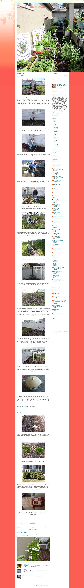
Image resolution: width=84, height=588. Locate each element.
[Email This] (30, 406)
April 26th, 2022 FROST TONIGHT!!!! (27, 575)
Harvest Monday (55, 290)
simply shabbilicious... (56, 260)
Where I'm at (55, 264)
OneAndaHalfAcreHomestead (58, 240)
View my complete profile (56, 115)
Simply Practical (56, 275)
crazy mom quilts (56, 188)
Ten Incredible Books (56, 226)
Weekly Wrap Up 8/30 (56, 181)
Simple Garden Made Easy (57, 271)
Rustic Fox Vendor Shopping (57, 222)
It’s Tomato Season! (56, 245)
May (54, 137)
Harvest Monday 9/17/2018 (57, 268)
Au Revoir (54, 230)
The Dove (54, 213)
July (54, 134)
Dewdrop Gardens (56, 195)
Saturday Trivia (55, 209)
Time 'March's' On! (56, 276)
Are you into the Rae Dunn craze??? (58, 280)
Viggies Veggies (56, 309)
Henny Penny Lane (56, 212)
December (55, 127)
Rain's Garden (55, 255)
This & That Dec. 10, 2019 (25, 564)
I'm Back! (54, 185)
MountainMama (55, 225)
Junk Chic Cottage (56, 221)
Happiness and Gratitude (57, 314)
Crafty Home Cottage (56, 184)
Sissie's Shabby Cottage (57, 279)
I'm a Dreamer (55, 196)
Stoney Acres (55, 283)
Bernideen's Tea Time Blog (57, 172)
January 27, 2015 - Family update (58, 169)
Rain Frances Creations (56, 256)
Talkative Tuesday (56, 241)
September (56, 131)
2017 (54, 124)
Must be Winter (23, 569)
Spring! (19, 412)
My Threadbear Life (56, 236)
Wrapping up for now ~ (56, 165)
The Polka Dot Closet (56, 293)
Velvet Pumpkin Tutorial (56, 205)
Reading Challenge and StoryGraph (58, 306)
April (55, 138)
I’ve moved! (54, 310)
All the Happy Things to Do (57, 249)
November (55, 128)
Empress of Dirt (55, 199)
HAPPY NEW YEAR (56, 173)
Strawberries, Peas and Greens (58, 177)
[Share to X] (32, 406)
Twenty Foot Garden (56, 305)
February (55, 144)
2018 (54, 123)
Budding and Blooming (57, 176)
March (55, 140)
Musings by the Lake (56, 229)
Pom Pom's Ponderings (57, 248)
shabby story (55, 259)
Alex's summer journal (57, 164)
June (55, 135)
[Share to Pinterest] (34, 406)
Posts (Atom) (35, 529)
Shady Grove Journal (56, 263)
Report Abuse (54, 155)
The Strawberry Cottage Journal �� (59, 300)
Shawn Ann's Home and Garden (58, 267)
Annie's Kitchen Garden (57, 168)
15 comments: (26, 406)
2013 (54, 150)
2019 (54, 121)
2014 (54, 149)
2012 (54, 152)
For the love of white (56, 204)
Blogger (46, 585)
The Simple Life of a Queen (58, 296)
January (55, 146)
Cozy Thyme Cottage (31, 6)
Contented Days (55, 297)
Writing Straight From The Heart (58, 313)
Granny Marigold (56, 208)
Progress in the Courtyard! (22, 532)
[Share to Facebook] (33, 406)
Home (53, 79)
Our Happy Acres (56, 244)
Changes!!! (20, 76)
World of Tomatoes (56, 272)
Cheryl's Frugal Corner (57, 180)
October (55, 130)
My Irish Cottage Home (57, 233)
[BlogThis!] (31, 406)
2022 (54, 120)
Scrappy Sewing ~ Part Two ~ (57, 237)
